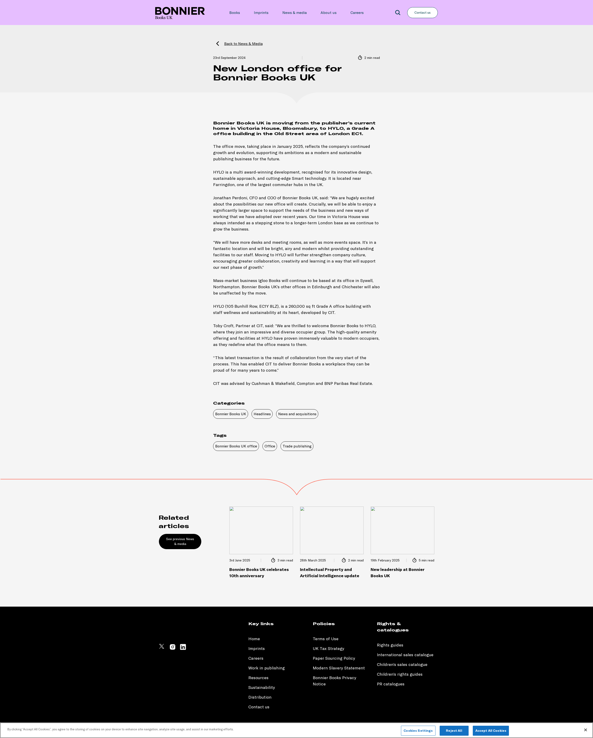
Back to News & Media (243, 43)
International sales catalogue (405, 654)
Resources (258, 677)
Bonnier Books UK (230, 414)
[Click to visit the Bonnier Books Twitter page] (162, 649)
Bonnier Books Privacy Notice (334, 681)
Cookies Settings (418, 730)
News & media (294, 12)
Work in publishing (266, 668)
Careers (357, 12)
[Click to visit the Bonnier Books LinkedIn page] (183, 649)
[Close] (585, 730)
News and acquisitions (297, 414)
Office (270, 446)
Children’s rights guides (400, 674)
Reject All (454, 730)
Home (254, 638)
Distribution (259, 697)
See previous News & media (180, 541)
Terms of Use (325, 638)
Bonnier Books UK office (236, 446)
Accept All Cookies (491, 730)
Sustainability (262, 687)
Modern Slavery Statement (339, 668)
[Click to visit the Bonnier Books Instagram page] (172, 649)
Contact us (422, 12)
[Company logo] (180, 12)
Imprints (261, 12)
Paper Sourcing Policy (334, 658)
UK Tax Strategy (328, 648)
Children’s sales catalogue (402, 664)
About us (329, 12)
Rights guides (390, 645)
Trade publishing (297, 446)
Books (234, 12)
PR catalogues (390, 684)
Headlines (262, 414)
